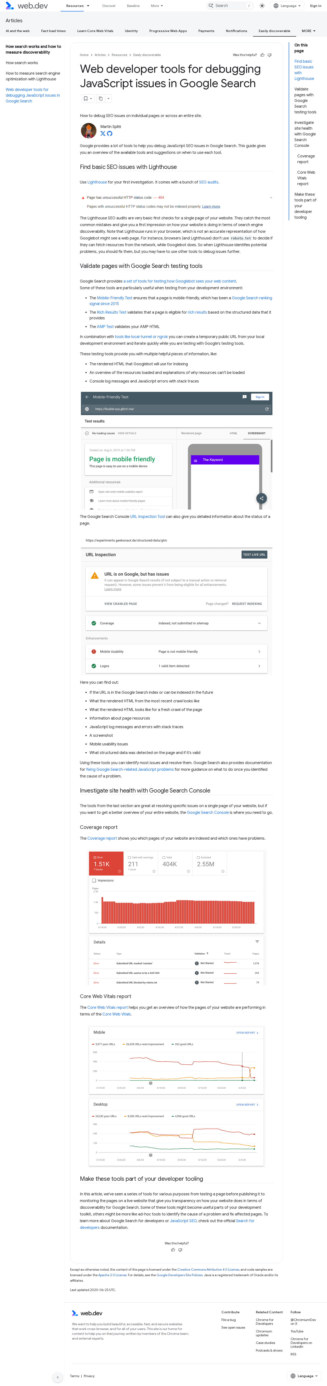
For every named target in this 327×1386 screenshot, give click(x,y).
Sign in (315, 6)
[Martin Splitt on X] (103, 135)
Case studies (265, 1343)
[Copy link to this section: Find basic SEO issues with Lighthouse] (181, 167)
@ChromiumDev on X (303, 1322)
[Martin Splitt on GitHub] (109, 135)
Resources (75, 6)
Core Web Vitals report (107, 1007)
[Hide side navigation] (57, 1377)
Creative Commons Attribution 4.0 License (208, 1270)
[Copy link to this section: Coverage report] (122, 828)
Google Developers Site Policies (180, 1275)
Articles (14, 21)
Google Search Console (208, 812)
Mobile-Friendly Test (114, 298)
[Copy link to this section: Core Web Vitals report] (135, 997)
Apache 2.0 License (112, 1275)
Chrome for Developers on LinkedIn (301, 1343)
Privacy (89, 1376)
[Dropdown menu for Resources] (90, 6)
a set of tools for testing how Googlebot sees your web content (180, 281)
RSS (293, 1354)
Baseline (133, 6)
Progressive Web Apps (168, 31)
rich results (197, 312)
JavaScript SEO (183, 1221)
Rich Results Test (111, 312)
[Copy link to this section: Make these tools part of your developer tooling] (207, 1179)
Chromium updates (264, 1333)
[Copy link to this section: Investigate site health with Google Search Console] (214, 791)
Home (84, 55)
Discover (109, 6)
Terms (74, 1376)
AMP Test (105, 326)
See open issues (233, 1327)
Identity (131, 31)
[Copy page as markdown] (101, 98)
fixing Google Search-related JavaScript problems (130, 769)
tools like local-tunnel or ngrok (141, 336)
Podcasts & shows (269, 1350)
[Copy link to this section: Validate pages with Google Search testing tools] (207, 266)
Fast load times (53, 31)
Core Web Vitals (116, 1014)
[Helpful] (262, 55)
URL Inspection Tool (147, 516)
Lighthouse (97, 182)
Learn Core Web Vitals (95, 31)
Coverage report (102, 838)
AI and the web (18, 31)
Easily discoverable (274, 31)
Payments (206, 31)
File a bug (228, 1320)
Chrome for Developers (265, 1322)
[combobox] (230, 5)
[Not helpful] (269, 55)
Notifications (236, 31)
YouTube (297, 1331)
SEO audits (208, 182)
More (155, 6)
